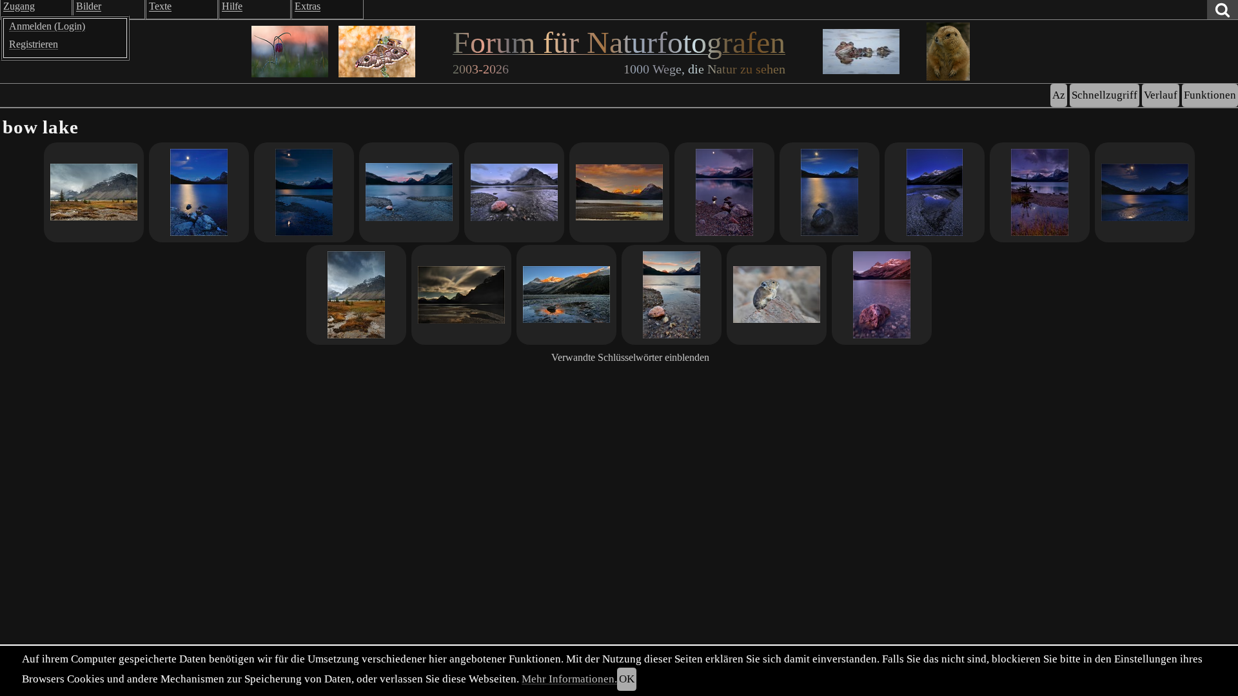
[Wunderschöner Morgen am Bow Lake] (882, 295)
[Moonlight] (829, 192)
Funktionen (1210, 95)
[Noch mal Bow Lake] (1145, 192)
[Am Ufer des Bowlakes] (94, 192)
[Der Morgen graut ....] (935, 192)
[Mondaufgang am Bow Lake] (304, 192)
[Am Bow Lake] (1040, 192)
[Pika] (777, 295)
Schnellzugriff (1104, 95)
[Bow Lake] (724, 192)
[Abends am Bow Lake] (672, 295)
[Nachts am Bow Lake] (461, 295)
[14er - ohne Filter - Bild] (514, 192)
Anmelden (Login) (47, 26)
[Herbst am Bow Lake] (356, 295)
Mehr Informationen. (569, 679)
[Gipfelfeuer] (619, 192)
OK (626, 679)
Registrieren (33, 44)
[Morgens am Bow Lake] (566, 295)
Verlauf (1160, 95)
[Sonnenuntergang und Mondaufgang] (409, 192)
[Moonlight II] (199, 192)
